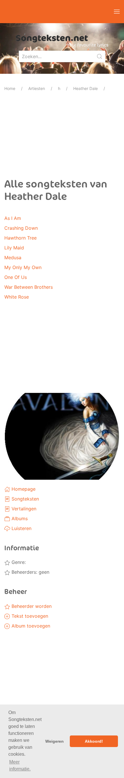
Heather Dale (85, 88)
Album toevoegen (30, 626)
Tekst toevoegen (29, 616)
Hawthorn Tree (20, 238)
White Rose (16, 297)
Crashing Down (21, 228)
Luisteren (20, 528)
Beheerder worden (31, 606)
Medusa (12, 257)
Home (9, 88)
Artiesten (36, 88)
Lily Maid (14, 248)
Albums (19, 518)
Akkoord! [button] (94, 741)
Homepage (22, 489)
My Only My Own (23, 267)
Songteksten (24, 499)
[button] (117, 11)
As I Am (12, 218)
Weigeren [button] (54, 741)
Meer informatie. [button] (20, 765)
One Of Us (15, 277)
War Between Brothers (28, 287)
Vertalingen (23, 509)
